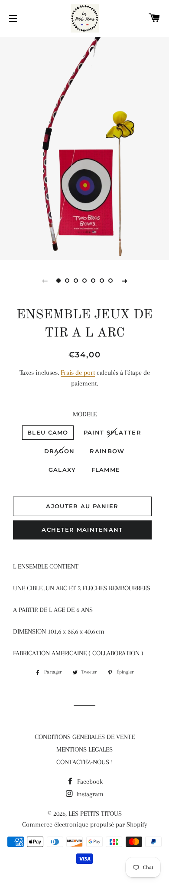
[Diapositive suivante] (124, 280)
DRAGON (59, 451)
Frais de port (78, 372)
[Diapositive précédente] (44, 280)
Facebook (89, 781)
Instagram (89, 794)
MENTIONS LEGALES (84, 749)
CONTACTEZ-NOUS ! (84, 762)
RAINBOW (107, 451)
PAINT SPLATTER (112, 432)
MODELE (85, 414)
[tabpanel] (84, 147)
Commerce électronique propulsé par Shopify (84, 824)
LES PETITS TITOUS (95, 813)
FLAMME (105, 469)
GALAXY (62, 469)
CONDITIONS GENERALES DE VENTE (85, 737)
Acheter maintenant (82, 529)
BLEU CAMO (47, 432)
